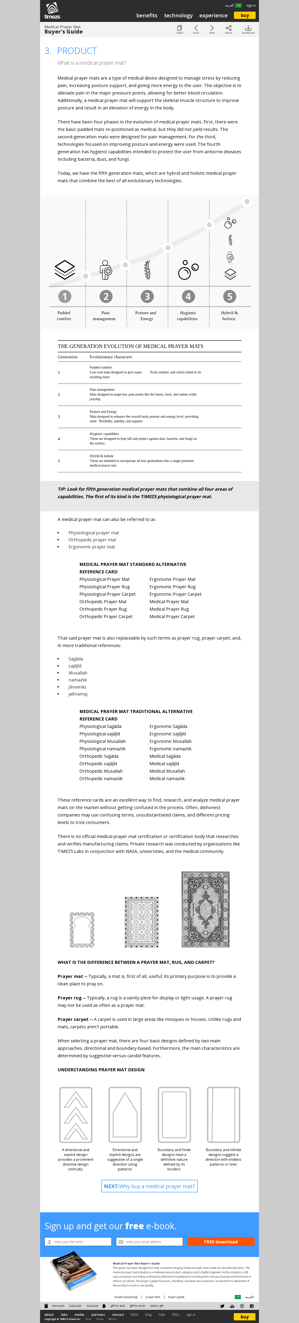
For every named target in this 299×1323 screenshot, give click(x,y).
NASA (134, 1314)
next (212, 33)
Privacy (100, 1319)
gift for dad (118, 1306)
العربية (230, 5)
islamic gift (156, 1306)
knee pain (58, 1306)
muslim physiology (126, 1297)
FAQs (175, 1314)
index (179, 33)
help (162, 1314)
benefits (146, 15)
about (49, 1314)
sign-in (251, 5)
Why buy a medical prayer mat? (149, 1186)
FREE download (221, 1242)
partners (98, 1314)
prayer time (153, 1297)
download (248, 33)
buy (245, 15)
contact (118, 1314)
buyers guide (176, 1297)
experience (213, 15)
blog (148, 1314)
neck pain (92, 1306)
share (228, 33)
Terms (88, 1319)
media (79, 1314)
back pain (75, 1306)
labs (64, 1314)
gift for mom (137, 1306)
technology (178, 15)
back (196, 33)
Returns (113, 1319)
